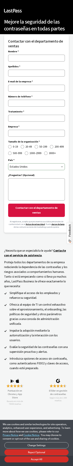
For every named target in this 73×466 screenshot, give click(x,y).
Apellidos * (14, 66)
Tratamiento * (16, 111)
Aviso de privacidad (35, 224)
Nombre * (13, 51)
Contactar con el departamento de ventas (36, 210)
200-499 (59, 147)
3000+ (52, 153)
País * (11, 160)
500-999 (17, 153)
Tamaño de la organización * (24, 141)
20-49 (28, 147)
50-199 (43, 147)
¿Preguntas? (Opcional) (21, 175)
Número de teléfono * (20, 96)
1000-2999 (35, 153)
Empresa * (13, 126)
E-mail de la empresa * (20, 81)
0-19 (15, 147)
